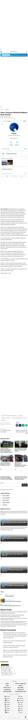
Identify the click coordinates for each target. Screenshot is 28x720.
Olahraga (4, 568)
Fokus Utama (5, 584)
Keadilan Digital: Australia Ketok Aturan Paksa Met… (13, 539)
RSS (21, 712)
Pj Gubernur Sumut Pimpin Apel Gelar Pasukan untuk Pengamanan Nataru (21, 478)
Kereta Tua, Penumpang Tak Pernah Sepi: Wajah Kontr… (13, 586)
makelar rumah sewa (5, 418)
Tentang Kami (7, 689)
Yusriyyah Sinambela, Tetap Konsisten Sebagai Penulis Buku (22, 431)
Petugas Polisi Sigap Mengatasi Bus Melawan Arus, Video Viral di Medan (6, 478)
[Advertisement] (14, 193)
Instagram (21, 702)
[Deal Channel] (14, 51)
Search (2, 482)
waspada (3, 420)
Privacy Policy (7, 687)
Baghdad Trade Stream (8, 655)
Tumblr (8, 700)
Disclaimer (20, 687)
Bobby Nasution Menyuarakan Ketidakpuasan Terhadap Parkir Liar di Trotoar (20, 464)
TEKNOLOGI (4, 537)
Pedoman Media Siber (20, 691)
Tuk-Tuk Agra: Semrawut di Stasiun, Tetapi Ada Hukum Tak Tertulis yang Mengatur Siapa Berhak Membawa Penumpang (13, 622)
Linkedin (8, 706)
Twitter (21, 696)
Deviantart (21, 706)
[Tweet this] (20, 425)
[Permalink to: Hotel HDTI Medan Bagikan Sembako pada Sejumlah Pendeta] (21, 444)
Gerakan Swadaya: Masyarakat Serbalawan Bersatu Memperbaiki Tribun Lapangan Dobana (6, 450)
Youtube (8, 710)
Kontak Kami (20, 689)
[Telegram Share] (23, 425)
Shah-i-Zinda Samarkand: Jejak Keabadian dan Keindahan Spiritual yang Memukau (15, 636)
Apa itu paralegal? (9, 596)
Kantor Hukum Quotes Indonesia (13, 601)
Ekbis (3, 552)
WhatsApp (21, 698)
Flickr (8, 712)
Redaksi (20, 685)
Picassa (21, 710)
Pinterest (8, 698)
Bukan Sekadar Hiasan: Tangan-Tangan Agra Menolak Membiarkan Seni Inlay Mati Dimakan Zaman (12, 615)
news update (6, 500)
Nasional (4, 521)
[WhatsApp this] (26, 425)
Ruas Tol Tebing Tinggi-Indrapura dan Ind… (10, 605)
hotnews (5, 505)
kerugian (20, 415)
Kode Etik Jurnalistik (20, 683)
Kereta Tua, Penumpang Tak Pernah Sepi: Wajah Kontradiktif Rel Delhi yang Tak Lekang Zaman (13, 612)
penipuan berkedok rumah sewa (19, 418)
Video (2, 592)
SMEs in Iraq (6, 650)
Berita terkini (6, 502)
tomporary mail (6, 640)
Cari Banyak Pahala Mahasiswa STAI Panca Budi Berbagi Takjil (5, 464)
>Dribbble (8, 704)
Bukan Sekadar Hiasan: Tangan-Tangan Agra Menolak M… (12, 554)
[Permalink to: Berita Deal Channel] (1, 117)
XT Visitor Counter (9, 674)
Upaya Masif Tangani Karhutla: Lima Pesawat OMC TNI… (14, 523)
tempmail (5, 645)
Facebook (8, 696)
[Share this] (17, 425)
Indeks (7, 683)
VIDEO (6, 594)
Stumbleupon (21, 700)
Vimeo (21, 704)
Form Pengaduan (7, 691)
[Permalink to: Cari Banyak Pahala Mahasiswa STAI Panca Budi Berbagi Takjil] (6, 458)
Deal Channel (6, 495)
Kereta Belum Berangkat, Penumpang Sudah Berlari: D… (12, 570)
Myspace (8, 708)
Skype (21, 708)
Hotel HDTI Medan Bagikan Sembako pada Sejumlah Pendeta (21, 450)
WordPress (8, 702)
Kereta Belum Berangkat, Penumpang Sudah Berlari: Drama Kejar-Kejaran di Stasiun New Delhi (13, 625)
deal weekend (6, 498)
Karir (7, 685)
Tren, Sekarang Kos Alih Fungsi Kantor (5, 430)
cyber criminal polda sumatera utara (9, 415)
